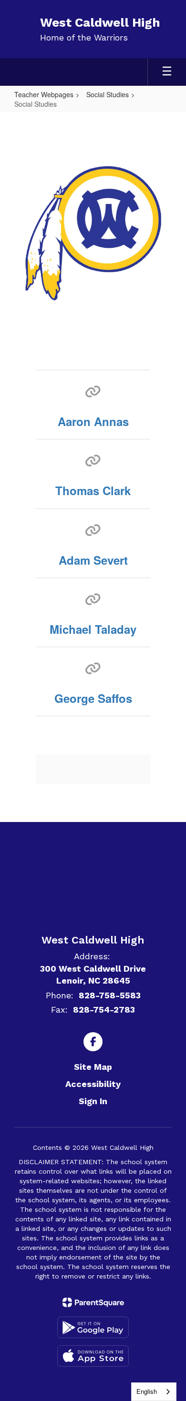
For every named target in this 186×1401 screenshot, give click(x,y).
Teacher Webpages (43, 94)
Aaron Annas (93, 421)
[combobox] (153, 1391)
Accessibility (93, 1084)
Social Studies (107, 94)
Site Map (93, 1067)
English (146, 1391)
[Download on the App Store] (93, 1356)
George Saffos (93, 698)
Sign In (93, 1101)
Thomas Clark (93, 490)
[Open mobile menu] (167, 72)
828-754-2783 (104, 1010)
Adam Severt (93, 560)
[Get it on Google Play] (93, 1327)
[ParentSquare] (93, 1302)
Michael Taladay (93, 629)
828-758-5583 (110, 995)
